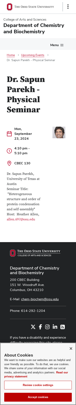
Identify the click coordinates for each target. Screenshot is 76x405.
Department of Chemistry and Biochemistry (34, 270)
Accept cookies (38, 397)
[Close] (71, 348)
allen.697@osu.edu (21, 219)
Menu (54, 45)
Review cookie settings (38, 385)
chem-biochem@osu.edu (40, 299)
